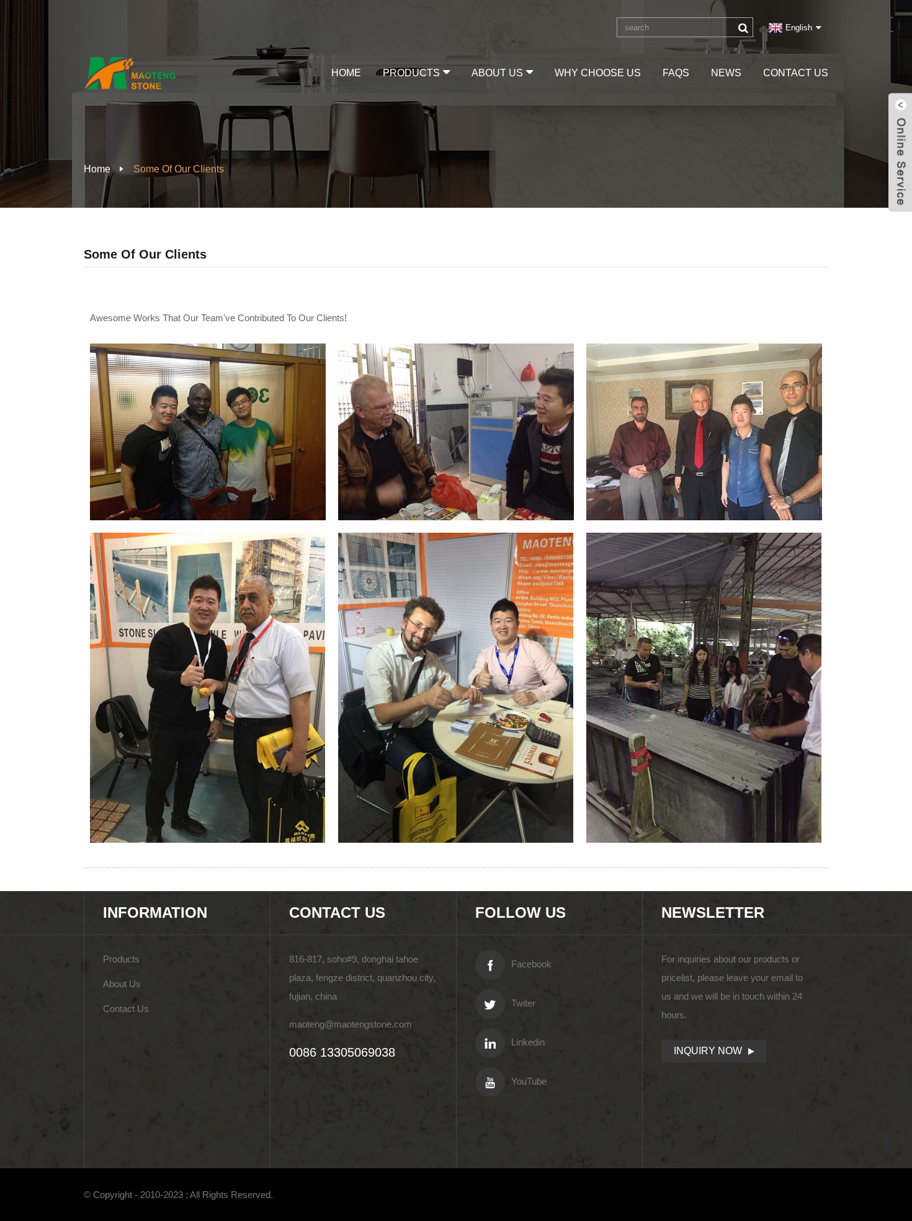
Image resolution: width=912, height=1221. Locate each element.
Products (411, 73)
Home (346, 73)
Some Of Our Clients (178, 169)
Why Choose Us (598, 73)
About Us (497, 73)
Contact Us (795, 73)
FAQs (676, 73)
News (726, 73)
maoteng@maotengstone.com (350, 1024)
